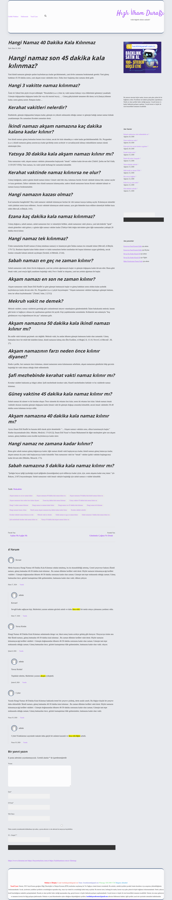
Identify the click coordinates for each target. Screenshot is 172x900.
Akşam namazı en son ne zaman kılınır (21, 496)
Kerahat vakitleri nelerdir (78, 510)
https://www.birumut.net (17, 861)
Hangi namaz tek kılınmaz (94, 505)
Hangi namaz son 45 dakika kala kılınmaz (70, 505)
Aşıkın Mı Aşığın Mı (18, 536)
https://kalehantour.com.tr (59, 861)
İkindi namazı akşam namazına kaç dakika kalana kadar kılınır (48, 510)
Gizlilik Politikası (13, 16)
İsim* (9, 792)
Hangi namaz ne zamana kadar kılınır (43, 505)
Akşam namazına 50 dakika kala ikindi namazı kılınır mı (86, 496)
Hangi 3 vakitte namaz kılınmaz (19, 505)
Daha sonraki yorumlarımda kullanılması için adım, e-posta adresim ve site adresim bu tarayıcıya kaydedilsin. (40, 829)
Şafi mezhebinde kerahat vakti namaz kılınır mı (23, 519)
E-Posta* (10, 803)
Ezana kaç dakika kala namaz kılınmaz (54, 500)
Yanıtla (22, 585)
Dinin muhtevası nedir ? (131, 140)
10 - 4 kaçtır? (12, 835)
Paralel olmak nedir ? (130, 152)
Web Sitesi (11, 814)
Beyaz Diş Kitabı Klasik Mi (132, 254)
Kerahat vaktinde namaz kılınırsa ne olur (21, 515)
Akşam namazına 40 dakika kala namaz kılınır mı (51, 496)
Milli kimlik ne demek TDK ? (132, 170)
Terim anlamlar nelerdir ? (131, 164)
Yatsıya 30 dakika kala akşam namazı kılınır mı (55, 519)
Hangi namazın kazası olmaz (18, 510)
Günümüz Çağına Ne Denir (101, 536)
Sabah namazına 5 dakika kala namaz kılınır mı (96, 515)
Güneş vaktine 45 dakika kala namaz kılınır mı (83, 500)
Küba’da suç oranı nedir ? (131, 182)
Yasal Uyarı (34, 16)
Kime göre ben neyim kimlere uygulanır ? (136, 146)
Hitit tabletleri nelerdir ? (130, 189)
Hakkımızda (24, 16)
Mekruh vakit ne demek (45, 515)
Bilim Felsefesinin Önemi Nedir (133, 261)
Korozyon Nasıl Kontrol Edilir (133, 246)
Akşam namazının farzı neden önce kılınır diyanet (24, 500)
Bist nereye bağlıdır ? (130, 176)
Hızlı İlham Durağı (140, 13)
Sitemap (73, 861)
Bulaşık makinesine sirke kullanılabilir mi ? (136, 134)
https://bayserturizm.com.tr (38, 861)
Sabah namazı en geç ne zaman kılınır (67, 515)
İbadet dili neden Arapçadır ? (132, 158)
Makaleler (17, 489)
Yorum (10, 763)
